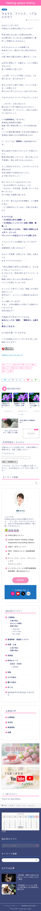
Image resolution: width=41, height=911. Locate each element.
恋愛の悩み (14, 650)
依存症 (10, 722)
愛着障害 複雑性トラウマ (18, 639)
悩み (34, 364)
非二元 (5, 371)
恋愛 (9, 732)
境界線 (10, 655)
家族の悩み (14, 626)
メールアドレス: (8, 453)
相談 (22, 368)
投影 (9, 672)
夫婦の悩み (16, 629)
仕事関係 (11, 717)
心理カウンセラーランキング (12, 355)
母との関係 (16, 634)
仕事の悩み (14, 621)
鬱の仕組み (12, 682)
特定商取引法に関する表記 (28, 905)
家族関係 (11, 727)
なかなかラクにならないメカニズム (21, 693)
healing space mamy (20, 3)
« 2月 (4, 831)
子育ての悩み (17, 631)
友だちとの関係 (16, 623)
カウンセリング (8, 364)
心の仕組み (26, 364)
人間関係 (17, 364)
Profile (20, 580)
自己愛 (29, 368)
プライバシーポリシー (11, 905)
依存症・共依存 (16, 664)
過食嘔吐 (16, 667)
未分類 (4, 9)
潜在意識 (15, 368)
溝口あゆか (7, 368)
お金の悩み (14, 648)
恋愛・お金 (12, 644)
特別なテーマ (13, 660)
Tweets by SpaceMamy (11, 799)
